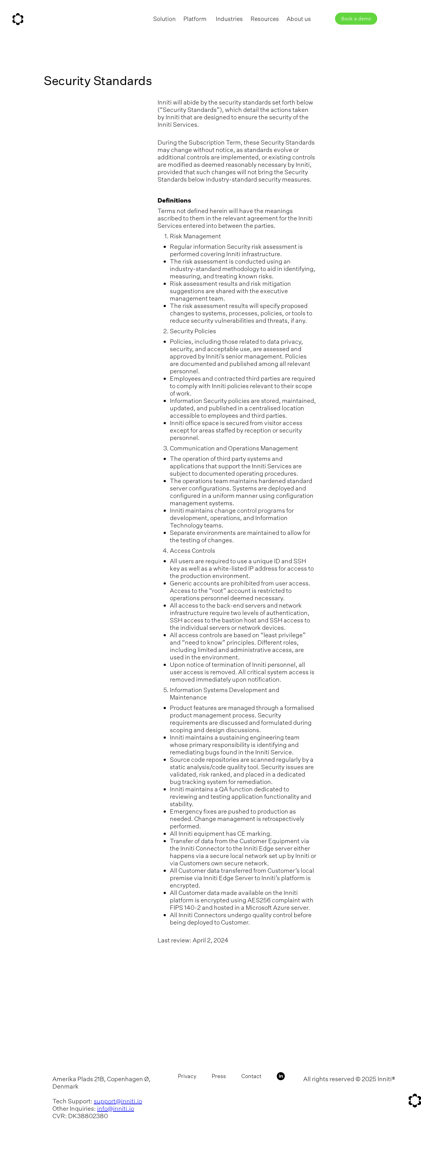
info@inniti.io (115, 1108)
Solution (164, 19)
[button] (198, 19)
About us (299, 19)
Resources (265, 19)
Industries (229, 19)
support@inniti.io (118, 1101)
